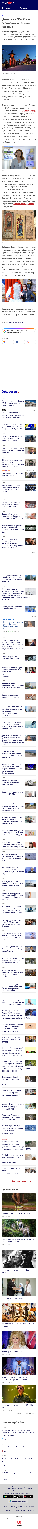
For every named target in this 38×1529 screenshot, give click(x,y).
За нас (5, 1506)
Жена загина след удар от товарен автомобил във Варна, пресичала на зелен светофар (12, 987)
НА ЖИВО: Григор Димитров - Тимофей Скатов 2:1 (18, 1474)
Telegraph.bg (29, 1490)
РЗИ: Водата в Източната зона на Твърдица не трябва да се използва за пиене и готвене (12, 725)
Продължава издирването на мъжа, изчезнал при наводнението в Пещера (13, 961)
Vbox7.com (12, 1487)
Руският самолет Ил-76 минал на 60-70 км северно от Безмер (11, 1170)
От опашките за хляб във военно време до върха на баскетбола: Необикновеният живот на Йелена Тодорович (18, 1432)
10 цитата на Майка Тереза (12, 1298)
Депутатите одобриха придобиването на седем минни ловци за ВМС (12, 883)
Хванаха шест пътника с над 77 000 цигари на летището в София (12, 504)
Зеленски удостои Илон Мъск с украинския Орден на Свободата (13, 949)
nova (5, 1439)
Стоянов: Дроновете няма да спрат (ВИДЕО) (12, 793)
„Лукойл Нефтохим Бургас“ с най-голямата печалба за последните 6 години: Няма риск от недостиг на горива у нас (12, 644)
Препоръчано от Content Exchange (25, 1413)
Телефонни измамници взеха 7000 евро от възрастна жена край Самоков (11, 923)
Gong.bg (19, 1487)
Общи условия (27, 1518)
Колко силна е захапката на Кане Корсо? (12, 474)
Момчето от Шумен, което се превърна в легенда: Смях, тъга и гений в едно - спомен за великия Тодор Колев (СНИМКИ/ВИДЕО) (16, 1066)
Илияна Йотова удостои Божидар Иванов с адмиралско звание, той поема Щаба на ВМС (12, 820)
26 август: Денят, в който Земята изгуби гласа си (18, 1460)
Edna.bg (11, 1490)
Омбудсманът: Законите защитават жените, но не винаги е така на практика (13, 845)
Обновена (4, 1139)
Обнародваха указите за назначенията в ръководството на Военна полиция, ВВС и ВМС (13, 463)
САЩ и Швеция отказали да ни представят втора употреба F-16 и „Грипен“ (12, 427)
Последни (6, 8)
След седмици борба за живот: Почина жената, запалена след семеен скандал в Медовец (11, 936)
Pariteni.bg (5, 1490)
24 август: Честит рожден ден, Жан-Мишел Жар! (19, 1406)
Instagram (32, 342)
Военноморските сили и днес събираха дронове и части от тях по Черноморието (12, 1129)
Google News (9, 342)
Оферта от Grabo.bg (6, 619)
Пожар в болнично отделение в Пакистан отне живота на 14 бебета (12, 516)
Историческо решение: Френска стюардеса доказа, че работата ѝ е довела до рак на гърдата (12, 909)
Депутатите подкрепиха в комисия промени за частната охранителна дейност (12, 488)
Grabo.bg (29, 1488)
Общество (9, 392)
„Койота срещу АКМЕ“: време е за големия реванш (18, 1325)
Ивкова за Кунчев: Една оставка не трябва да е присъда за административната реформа (12, 672)
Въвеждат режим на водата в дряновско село (12, 696)
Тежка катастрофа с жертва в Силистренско (12, 657)
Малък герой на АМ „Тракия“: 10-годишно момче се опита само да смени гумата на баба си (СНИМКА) (16, 1014)
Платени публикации (21, 1506)
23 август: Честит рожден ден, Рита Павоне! (16, 1271)
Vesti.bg (17, 1490)
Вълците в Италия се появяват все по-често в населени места (12, 1117)
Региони (23, 8)
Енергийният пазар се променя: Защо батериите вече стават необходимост (13, 415)
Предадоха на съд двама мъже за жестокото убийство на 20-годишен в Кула (13, 529)
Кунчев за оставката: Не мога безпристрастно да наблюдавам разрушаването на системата (12, 711)
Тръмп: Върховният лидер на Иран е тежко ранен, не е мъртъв (13, 450)
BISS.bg (14, 1488)
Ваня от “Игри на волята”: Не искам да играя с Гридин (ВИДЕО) (13, 1106)
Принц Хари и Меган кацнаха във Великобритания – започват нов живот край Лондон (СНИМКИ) (12, 543)
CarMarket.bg (7, 1488)
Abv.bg (6, 1487)
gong (5, 1479)
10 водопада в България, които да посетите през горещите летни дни (19, 1240)
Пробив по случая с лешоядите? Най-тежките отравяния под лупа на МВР (12, 857)
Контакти (31, 1506)
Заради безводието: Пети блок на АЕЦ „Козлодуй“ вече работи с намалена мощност (12, 579)
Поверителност (9, 1510)
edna (5, 1451)
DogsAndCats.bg (27, 1487)
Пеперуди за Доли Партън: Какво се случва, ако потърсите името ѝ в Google (13, 1080)
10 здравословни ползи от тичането (16, 1214)
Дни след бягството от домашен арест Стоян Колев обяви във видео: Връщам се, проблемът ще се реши (13, 740)
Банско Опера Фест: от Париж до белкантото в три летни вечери (15, 1378)
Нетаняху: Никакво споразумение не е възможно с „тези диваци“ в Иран (13, 871)
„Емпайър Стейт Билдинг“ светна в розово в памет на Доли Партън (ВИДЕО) (12, 833)
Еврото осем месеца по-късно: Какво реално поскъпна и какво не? (12, 1092)
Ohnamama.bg (22, 1488)
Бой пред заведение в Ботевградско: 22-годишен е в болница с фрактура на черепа (13, 896)
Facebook (21, 342)
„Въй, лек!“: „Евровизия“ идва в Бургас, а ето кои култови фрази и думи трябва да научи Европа (12, 1051)
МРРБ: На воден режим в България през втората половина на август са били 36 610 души (12, 1158)
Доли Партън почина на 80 (12, 1352)
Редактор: (5, 322)
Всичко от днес (19, 1181)
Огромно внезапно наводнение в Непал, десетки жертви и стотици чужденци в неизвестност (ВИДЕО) (16, 1145)
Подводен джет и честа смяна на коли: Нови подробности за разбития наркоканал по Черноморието (12, 769)
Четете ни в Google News (19, 1501)
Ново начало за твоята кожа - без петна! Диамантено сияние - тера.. (13, 626)
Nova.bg (22, 1490)
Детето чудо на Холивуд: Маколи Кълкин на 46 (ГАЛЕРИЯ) (12, 1039)
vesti (5, 1465)
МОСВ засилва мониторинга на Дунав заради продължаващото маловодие (12, 754)
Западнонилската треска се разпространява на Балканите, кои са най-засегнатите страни (12, 1027)
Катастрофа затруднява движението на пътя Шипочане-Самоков (12, 438)
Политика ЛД (22, 1510)
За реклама (11, 1506)
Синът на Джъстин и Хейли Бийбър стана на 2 (18, 1447)
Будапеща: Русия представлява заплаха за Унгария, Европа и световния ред (12, 973)
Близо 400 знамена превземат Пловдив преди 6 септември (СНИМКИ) (13, 685)
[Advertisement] (19, 366)
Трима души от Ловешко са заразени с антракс (12, 608)
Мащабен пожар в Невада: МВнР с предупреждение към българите (13, 403)
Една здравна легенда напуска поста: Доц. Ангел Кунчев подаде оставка (13, 1002)
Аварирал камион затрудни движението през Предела (11, 782)
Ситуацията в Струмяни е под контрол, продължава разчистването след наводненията (13, 807)
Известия (32, 1510)
